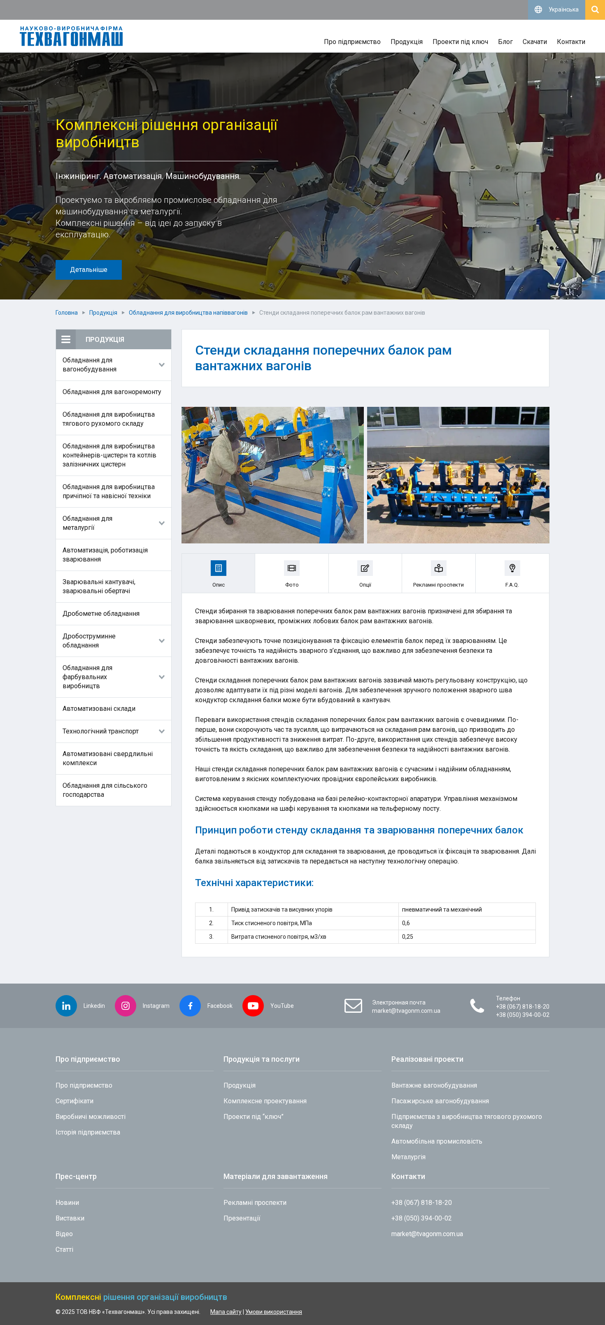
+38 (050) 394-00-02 (522, 1015)
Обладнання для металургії (87, 523)
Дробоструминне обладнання (89, 640)
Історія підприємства (88, 1132)
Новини (67, 1203)
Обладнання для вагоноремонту (112, 392)
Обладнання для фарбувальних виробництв (87, 677)
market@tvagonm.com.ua (406, 1010)
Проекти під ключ (460, 42)
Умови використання (273, 1312)
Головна (67, 312)
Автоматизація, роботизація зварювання (105, 554)
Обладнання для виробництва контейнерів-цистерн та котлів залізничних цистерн (109, 455)
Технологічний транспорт (101, 731)
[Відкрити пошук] (595, 10)
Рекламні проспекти (254, 1203)
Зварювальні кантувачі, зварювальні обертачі (99, 586)
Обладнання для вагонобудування (89, 364)
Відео (64, 1234)
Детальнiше (88, 270)
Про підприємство (352, 42)
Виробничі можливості (91, 1117)
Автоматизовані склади (99, 708)
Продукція (407, 42)
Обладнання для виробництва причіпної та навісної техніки (109, 491)
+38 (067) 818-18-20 (522, 1006)
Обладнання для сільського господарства (105, 790)
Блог (505, 42)
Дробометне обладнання (101, 613)
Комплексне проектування (265, 1101)
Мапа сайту (226, 1312)
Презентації (242, 1218)
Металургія (408, 1157)
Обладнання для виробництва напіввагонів (188, 312)
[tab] (218, 573)
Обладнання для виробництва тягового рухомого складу (109, 419)
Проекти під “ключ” (253, 1117)
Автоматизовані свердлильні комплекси (108, 758)
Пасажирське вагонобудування (440, 1101)
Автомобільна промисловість (436, 1141)
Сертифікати (74, 1101)
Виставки (70, 1218)
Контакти (571, 42)
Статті (64, 1249)
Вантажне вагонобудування (434, 1085)
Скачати (535, 42)
